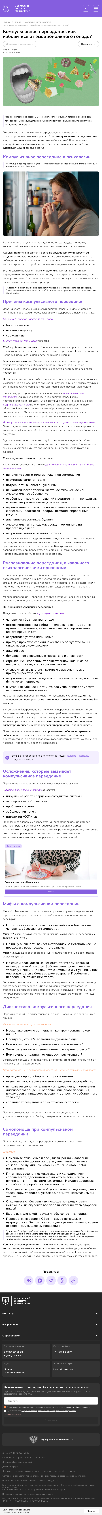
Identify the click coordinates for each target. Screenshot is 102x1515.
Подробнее (51, 892)
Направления (10, 1324)
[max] (40, 1280)
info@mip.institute (63, 1369)
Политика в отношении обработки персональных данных (30, 1481)
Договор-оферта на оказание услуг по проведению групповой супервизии (39, 1471)
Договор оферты (10, 1467)
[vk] (28, 1280)
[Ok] (62, 1280)
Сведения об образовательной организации (24, 1458)
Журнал (17, 22)
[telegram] (51, 1280)
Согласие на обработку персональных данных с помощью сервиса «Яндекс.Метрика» (44, 1476)
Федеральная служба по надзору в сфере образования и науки (33, 1489)
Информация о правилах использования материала (27, 1494)
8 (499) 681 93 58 (13, 1352)
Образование (11, 1335)
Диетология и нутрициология (38, 22)
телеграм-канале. (78, 755)
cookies (22, 1510)
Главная (6, 22)
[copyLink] (73, 1280)
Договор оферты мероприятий (17, 1462)
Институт (8, 1313)
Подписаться (51, 1420)
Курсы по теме (13, 846)
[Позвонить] (86, 8)
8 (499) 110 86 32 (13, 1355)
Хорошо (91, 1511)
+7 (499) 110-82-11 (62, 1352)
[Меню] (96, 8)
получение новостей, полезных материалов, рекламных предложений (49, 1411)
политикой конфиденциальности (77, 1407)
